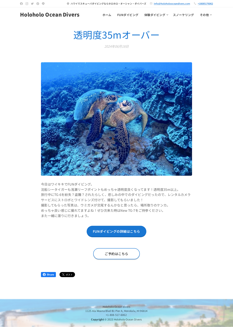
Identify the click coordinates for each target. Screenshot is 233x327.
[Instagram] (27, 4)
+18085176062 (205, 3)
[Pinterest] (37, 4)
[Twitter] (32, 4)
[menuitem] (108, 14)
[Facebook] (21, 4)
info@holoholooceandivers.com (172, 3)
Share (50, 274)
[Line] (43, 4)
